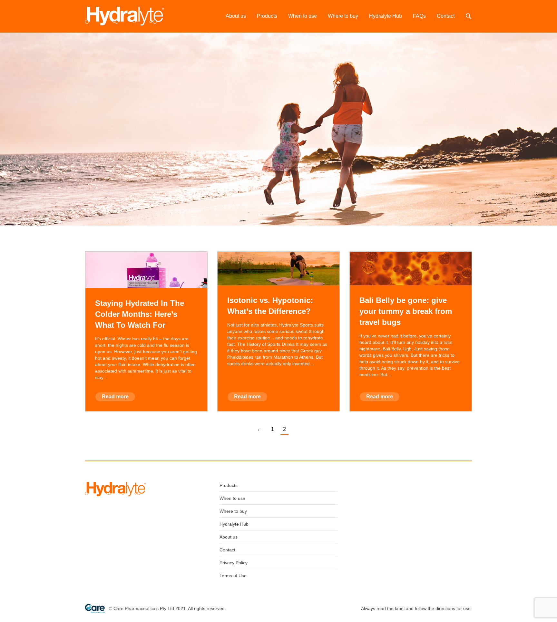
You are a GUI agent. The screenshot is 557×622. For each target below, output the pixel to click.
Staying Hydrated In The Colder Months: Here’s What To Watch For (139, 314)
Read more (115, 396)
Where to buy (233, 511)
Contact (227, 549)
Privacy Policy (234, 562)
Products (229, 485)
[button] (468, 16)
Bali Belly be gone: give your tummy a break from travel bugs (405, 311)
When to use (232, 498)
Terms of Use (233, 575)
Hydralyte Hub (234, 524)
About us (229, 536)
